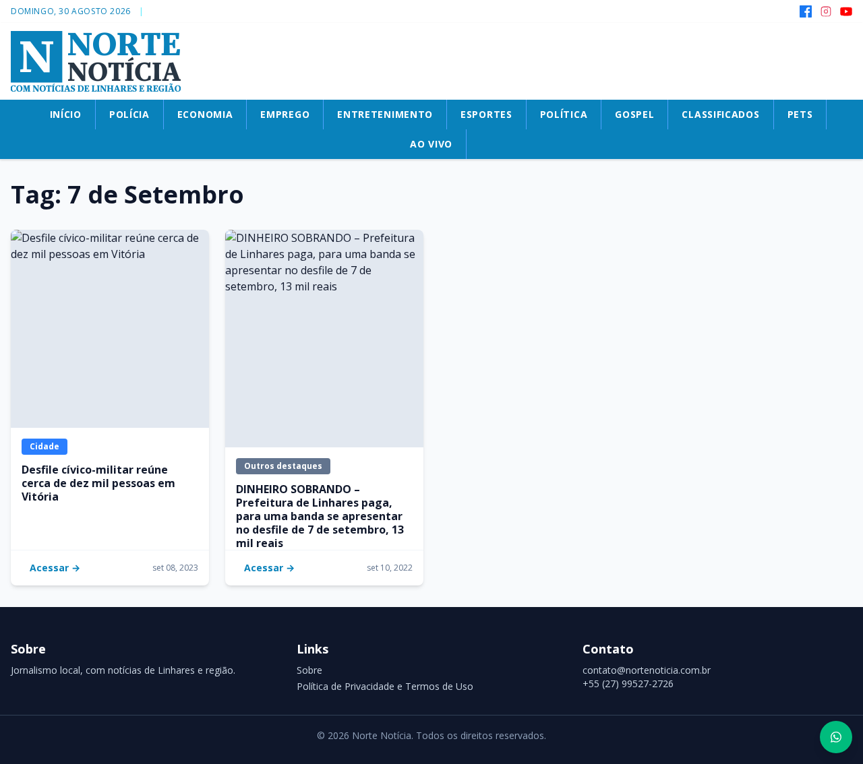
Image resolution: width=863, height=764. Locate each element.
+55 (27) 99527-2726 (628, 683)
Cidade (44, 446)
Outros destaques (283, 466)
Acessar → (55, 567)
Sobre (309, 670)
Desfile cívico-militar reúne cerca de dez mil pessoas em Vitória (98, 483)
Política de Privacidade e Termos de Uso (385, 686)
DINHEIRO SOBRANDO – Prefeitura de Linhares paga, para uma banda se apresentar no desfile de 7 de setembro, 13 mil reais (320, 516)
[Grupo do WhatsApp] (836, 737)
